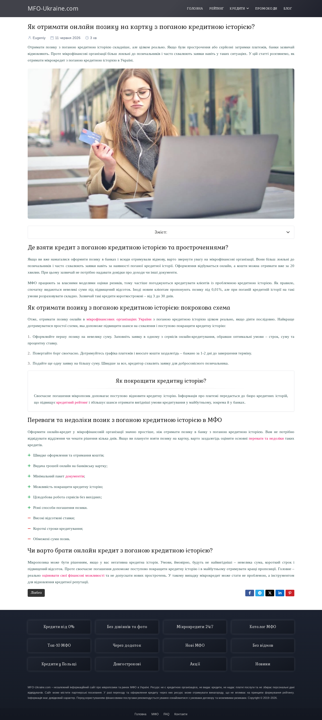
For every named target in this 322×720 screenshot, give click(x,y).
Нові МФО (195, 645)
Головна (195, 9)
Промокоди (266, 9)
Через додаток (127, 645)
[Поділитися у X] (269, 593)
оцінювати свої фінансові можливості (73, 575)
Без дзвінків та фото (127, 627)
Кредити (237, 9)
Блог (288, 9)
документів (74, 476)
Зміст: (161, 232)
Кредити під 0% (59, 627)
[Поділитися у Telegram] (259, 593)
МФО (154, 714)
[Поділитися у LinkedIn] (279, 593)
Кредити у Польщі (59, 664)
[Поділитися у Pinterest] (290, 593)
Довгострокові (127, 664)
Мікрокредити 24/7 (195, 627)
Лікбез (36, 593)
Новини (262, 664)
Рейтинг (216, 9)
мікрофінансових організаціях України (119, 319)
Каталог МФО (263, 627)
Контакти (180, 714)
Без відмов (263, 645)
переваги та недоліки (266, 438)
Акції (195, 664)
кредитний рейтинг (72, 402)
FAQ (166, 714)
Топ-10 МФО (59, 645)
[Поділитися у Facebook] (249, 593)
